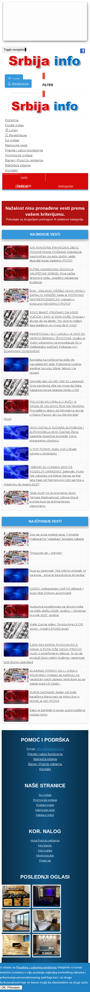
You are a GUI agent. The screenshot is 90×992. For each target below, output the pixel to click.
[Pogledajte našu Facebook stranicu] (82, 51)
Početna (11, 120)
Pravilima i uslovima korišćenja (36, 967)
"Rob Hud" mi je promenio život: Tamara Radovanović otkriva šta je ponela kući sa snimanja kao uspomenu (54, 499)
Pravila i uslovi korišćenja (24, 150)
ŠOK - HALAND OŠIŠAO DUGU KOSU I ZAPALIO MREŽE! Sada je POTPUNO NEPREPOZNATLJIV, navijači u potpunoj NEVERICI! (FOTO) (57, 297)
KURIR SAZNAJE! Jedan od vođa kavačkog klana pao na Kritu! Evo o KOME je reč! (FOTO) (55, 696)
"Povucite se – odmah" (46, 552)
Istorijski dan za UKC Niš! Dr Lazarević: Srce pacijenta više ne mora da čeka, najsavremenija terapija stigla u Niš (57, 385)
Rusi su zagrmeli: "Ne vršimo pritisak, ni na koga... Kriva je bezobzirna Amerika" (58, 573)
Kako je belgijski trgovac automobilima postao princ (57, 712)
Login (15, 78)
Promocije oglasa (18, 155)
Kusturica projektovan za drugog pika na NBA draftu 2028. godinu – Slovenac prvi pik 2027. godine (58, 611)
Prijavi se (45, 860)
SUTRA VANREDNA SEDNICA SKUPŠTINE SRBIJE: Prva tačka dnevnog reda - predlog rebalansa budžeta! (54, 276)
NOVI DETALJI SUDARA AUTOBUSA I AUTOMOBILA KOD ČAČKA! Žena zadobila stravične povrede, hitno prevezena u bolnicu (57, 434)
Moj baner (45, 845)
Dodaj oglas (14, 125)
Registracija (19, 83)
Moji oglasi (45, 850)
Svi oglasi (12, 140)
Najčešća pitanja (18, 165)
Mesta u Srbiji (45, 815)
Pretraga (21, 186)
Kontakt (11, 170)
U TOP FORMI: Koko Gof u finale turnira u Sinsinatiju (53, 451)
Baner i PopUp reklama (24, 160)
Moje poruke (45, 855)
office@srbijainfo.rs (50, 749)
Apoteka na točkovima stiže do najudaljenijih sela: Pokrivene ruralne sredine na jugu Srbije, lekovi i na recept (55, 366)
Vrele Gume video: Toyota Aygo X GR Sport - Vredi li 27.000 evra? (56, 626)
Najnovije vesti (16, 145)
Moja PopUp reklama (45, 840)
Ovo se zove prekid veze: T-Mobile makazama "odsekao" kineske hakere (57, 536)
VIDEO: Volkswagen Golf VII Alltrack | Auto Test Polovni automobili (57, 591)
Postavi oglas (25, 88)
